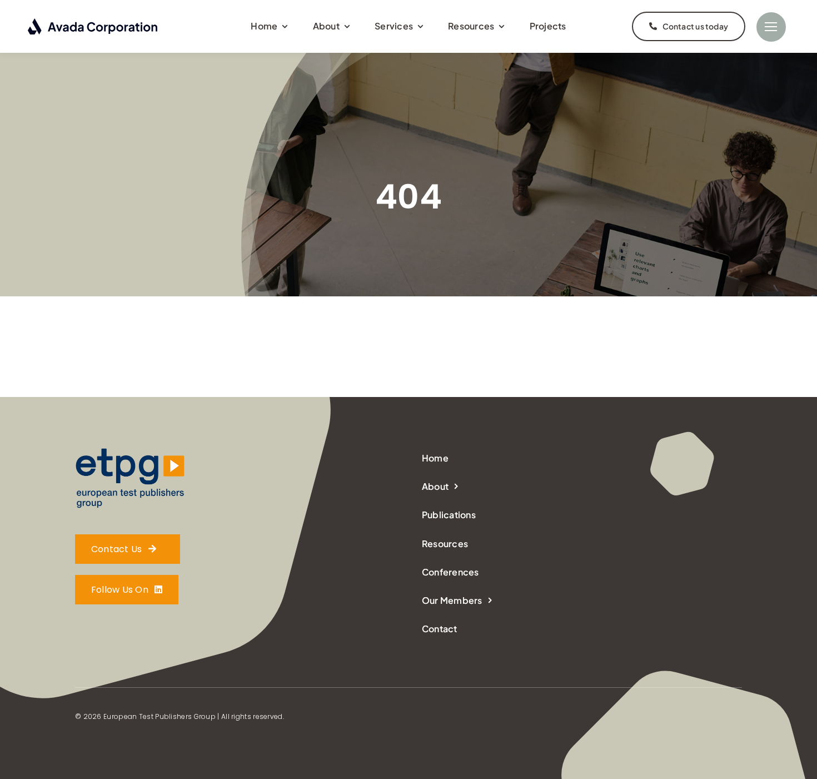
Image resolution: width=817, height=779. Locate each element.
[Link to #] (771, 27)
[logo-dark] (93, 22)
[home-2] (130, 452)
